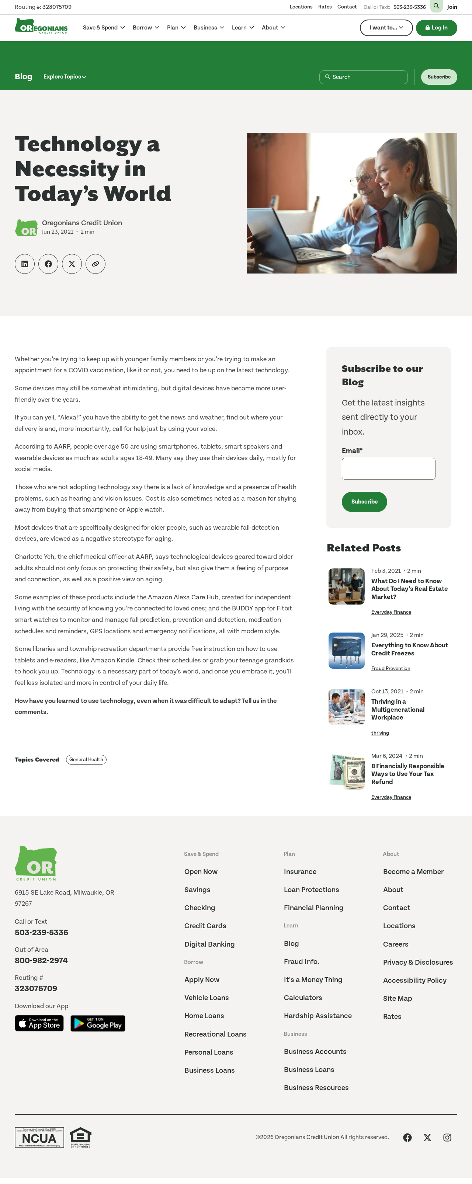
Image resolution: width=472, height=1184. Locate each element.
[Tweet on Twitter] (72, 264)
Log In (440, 27)
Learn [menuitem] (291, 925)
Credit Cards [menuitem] (205, 926)
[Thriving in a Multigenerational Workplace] (347, 712)
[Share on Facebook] (48, 264)
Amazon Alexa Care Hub (183, 597)
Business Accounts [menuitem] (315, 1052)
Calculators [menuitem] (303, 998)
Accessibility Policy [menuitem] (415, 980)
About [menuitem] (391, 854)
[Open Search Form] (436, 6)
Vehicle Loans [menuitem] (206, 998)
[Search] (321, 77)
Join (452, 7)
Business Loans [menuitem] (209, 1070)
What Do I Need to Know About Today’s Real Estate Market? (409, 589)
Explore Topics (62, 76)
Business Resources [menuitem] (316, 1088)
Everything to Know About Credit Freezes (409, 649)
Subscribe (439, 77)
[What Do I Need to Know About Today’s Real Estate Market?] (347, 591)
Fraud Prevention (390, 669)
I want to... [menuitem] (383, 27)
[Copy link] (95, 264)
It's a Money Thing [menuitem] (313, 980)
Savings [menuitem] (197, 890)
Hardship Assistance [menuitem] (318, 1016)
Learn (240, 27)
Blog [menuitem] (291, 944)
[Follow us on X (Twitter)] (427, 1138)
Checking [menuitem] (199, 908)
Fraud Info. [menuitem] (301, 962)
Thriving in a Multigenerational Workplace (397, 709)
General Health (86, 760)
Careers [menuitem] (396, 944)
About (270, 27)
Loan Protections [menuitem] (311, 890)
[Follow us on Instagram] (447, 1138)
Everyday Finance (391, 612)
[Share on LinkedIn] (25, 264)
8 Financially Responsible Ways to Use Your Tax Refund (407, 774)
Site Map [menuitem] (397, 999)
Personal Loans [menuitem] (208, 1052)
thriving (380, 733)
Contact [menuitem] (347, 7)
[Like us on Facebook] (407, 1138)
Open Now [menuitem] (201, 872)
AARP (62, 446)
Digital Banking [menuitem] (209, 944)
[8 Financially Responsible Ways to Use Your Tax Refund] (347, 776)
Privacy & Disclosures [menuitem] (418, 962)
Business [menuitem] (295, 1034)
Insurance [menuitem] (300, 872)
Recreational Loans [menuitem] (215, 1034)
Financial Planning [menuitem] (314, 908)
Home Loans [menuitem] (204, 1016)
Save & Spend (101, 27)
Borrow (143, 27)
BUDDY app (249, 608)
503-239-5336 (409, 7)
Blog (23, 77)
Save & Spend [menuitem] (201, 854)
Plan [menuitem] (289, 854)
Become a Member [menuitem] (413, 872)
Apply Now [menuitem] (201, 980)
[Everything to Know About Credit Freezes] (347, 652)
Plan (173, 27)
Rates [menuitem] (325, 7)
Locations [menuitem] (301, 7)
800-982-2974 (41, 960)
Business (206, 27)
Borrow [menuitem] (193, 962)
